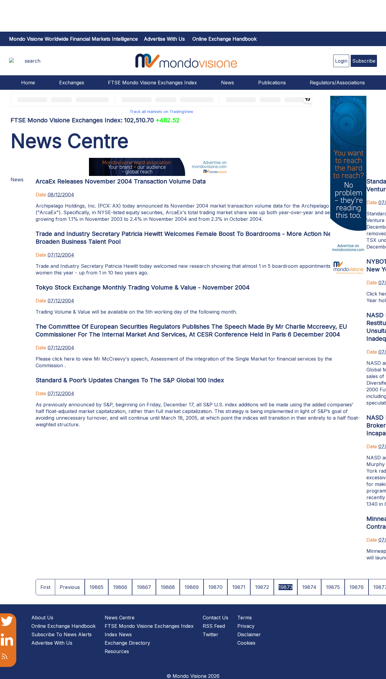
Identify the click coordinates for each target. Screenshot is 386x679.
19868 (168, 587)
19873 (286, 587)
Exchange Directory (127, 643)
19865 (96, 587)
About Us (42, 618)
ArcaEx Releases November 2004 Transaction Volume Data (121, 181)
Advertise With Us (51, 643)
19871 (238, 587)
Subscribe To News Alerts (61, 634)
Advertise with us (164, 39)
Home (28, 83)
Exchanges (71, 83)
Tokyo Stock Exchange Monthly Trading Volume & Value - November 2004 (143, 287)
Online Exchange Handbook (224, 39)
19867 (144, 587)
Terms (244, 618)
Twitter (210, 634)
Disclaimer (249, 634)
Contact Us (215, 618)
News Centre (119, 618)
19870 (215, 587)
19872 (262, 587)
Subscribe (363, 61)
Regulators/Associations (337, 83)
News (227, 83)
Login (341, 61)
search (32, 61)
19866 (120, 587)
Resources (117, 651)
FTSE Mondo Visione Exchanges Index (152, 83)
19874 (309, 587)
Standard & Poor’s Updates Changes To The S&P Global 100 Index (130, 380)
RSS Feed (214, 626)
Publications (272, 83)
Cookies (246, 643)
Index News (118, 634)
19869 (192, 587)
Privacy (246, 626)
